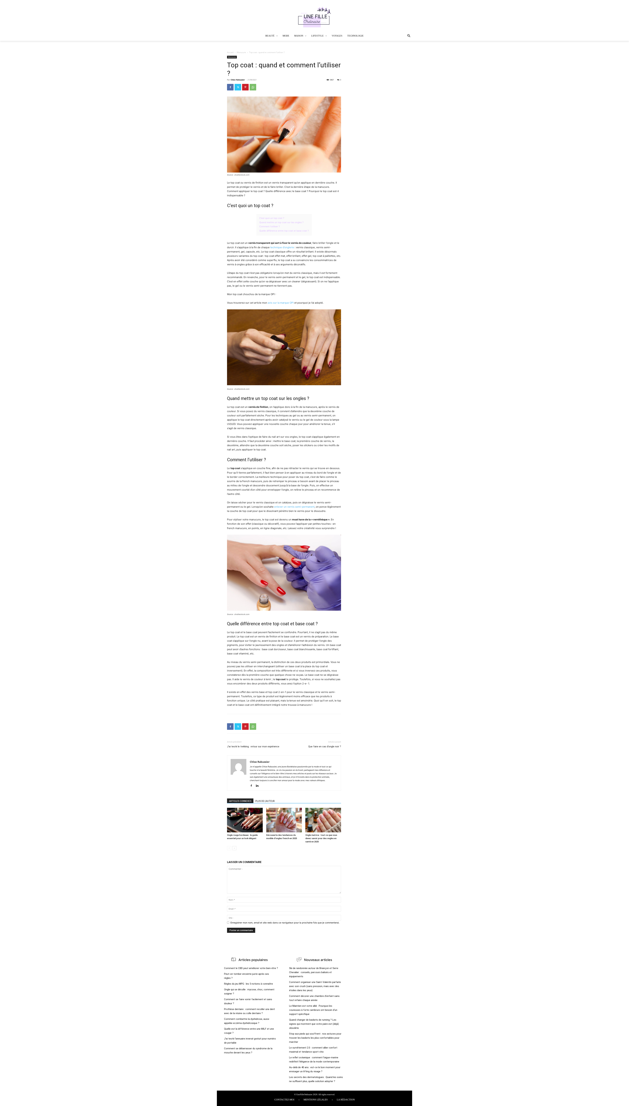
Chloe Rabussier (238, 79)
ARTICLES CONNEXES (240, 801)
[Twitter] (238, 87)
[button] (399, 36)
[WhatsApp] (253, 87)
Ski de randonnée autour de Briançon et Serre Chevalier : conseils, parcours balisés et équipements (313, 972)
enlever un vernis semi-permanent (294, 506)
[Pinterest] (245, 87)
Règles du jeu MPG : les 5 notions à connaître (248, 983)
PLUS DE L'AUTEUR (265, 801)
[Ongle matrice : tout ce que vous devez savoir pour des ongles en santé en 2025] (323, 820)
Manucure (241, 52)
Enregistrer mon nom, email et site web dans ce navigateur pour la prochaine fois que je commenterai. (284, 922)
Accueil (230, 52)
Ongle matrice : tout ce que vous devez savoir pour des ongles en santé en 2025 (321, 838)
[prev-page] (229, 848)
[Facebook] (230, 87)
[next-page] (234, 848)
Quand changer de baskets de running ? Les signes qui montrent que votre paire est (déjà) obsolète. (314, 1023)
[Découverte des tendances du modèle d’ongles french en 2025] (284, 820)
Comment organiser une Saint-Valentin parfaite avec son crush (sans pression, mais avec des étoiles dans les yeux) (315, 986)
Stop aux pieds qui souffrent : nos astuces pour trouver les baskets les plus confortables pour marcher (315, 1037)
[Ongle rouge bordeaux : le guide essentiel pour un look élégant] (245, 820)
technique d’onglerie (282, 247)
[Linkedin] (258, 786)
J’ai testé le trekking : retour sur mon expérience (253, 746)
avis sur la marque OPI (281, 302)
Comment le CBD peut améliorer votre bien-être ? (251, 968)
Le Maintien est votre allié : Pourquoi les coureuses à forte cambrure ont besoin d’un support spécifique (313, 1010)
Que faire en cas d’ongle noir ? (324, 746)
